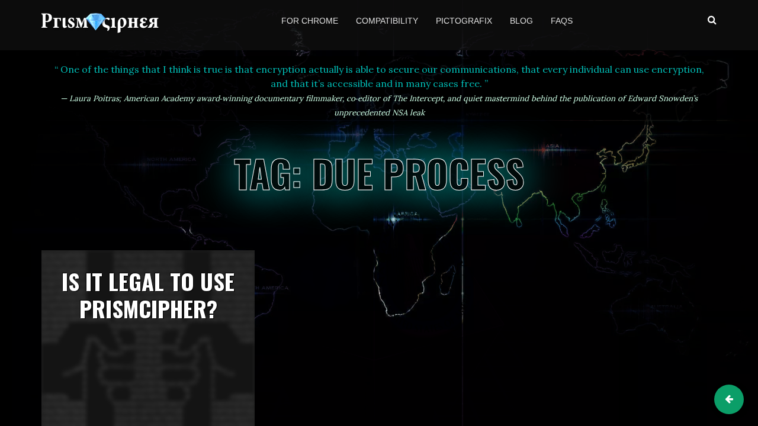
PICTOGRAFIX (464, 20)
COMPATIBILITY (387, 20)
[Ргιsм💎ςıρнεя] (100, 29)
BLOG (521, 20)
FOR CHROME (309, 20)
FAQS (562, 20)
